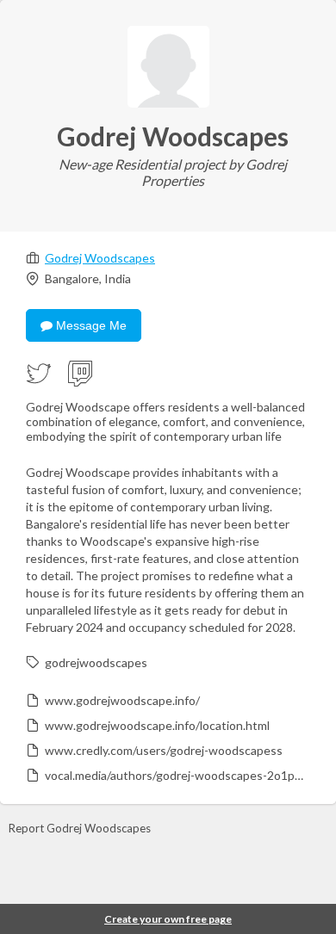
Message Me (90, 325)
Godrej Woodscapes (100, 258)
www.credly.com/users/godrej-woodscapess (164, 750)
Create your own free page (168, 918)
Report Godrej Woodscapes (80, 828)
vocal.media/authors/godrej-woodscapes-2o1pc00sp (176, 775)
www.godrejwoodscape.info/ (122, 700)
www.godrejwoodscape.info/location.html (157, 725)
